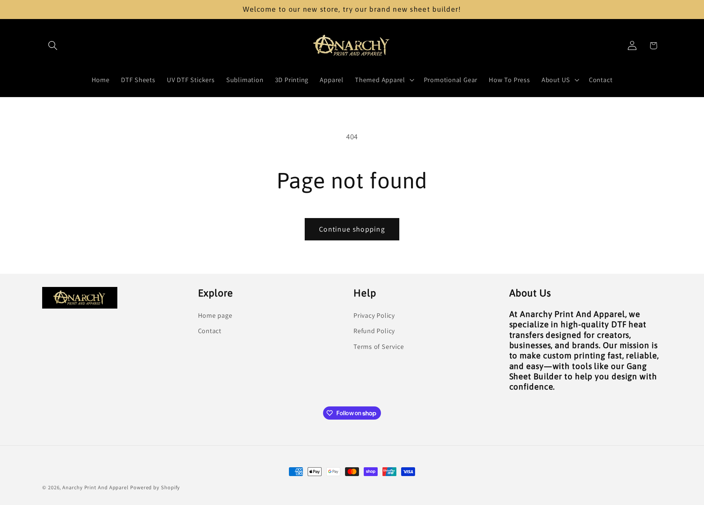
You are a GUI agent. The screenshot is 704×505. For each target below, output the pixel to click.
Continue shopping (352, 229)
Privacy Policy (374, 315)
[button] (52, 45)
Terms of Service (378, 346)
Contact (209, 330)
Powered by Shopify (155, 487)
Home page (215, 315)
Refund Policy (374, 330)
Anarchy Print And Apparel (96, 487)
